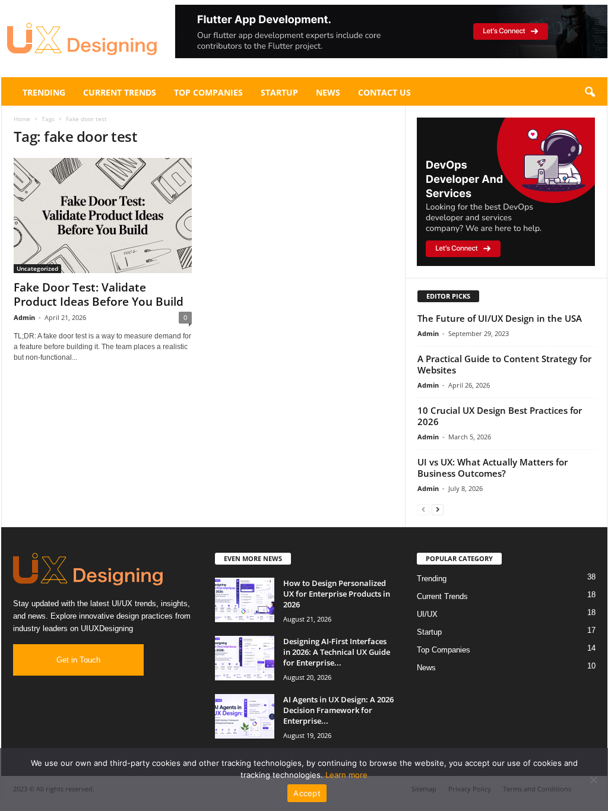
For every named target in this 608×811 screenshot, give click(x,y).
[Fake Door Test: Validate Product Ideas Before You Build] (103, 215)
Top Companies (208, 92)
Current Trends (119, 92)
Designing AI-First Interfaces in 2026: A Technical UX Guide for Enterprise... (336, 652)
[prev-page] (423, 509)
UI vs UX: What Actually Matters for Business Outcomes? (492, 467)
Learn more (346, 775)
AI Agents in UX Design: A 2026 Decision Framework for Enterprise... (338, 710)
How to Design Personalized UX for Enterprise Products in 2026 (336, 594)
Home (22, 119)
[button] (391, 31)
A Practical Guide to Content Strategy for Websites (504, 364)
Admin (24, 317)
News (328, 92)
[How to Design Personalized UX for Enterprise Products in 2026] (244, 600)
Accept (307, 793)
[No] (593, 779)
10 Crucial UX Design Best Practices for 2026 (499, 415)
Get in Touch (78, 659)
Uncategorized (37, 268)
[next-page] (438, 509)
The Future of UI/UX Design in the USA (499, 318)
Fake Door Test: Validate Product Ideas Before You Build (98, 294)
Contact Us (384, 92)
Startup (279, 92)
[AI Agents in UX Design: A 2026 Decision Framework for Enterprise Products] (244, 716)
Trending (44, 92)
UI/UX (427, 614)
